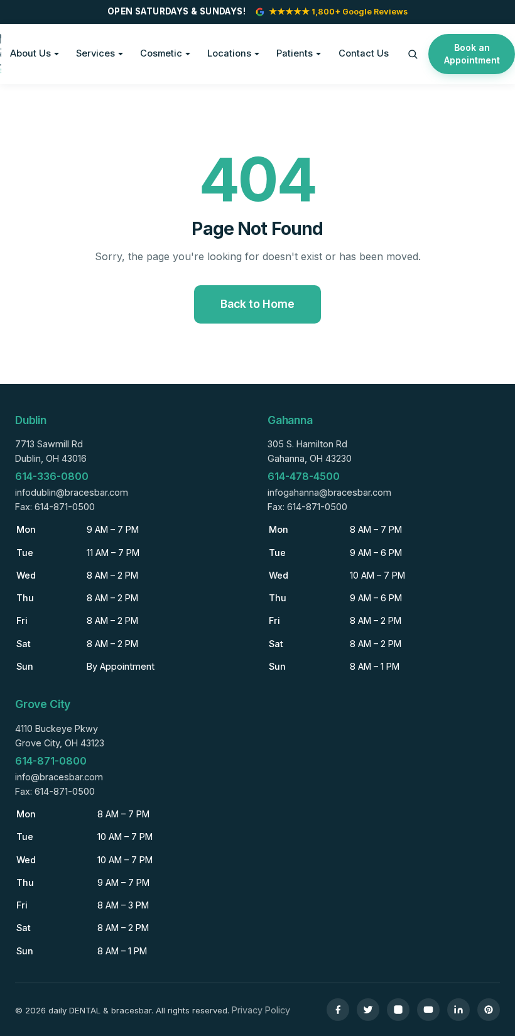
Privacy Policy (261, 1010)
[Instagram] (398, 1009)
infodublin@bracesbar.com (71, 492)
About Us (30, 53)
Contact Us (364, 53)
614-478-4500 (304, 476)
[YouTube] (428, 1009)
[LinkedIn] (458, 1009)
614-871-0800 (51, 761)
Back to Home (257, 303)
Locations (229, 53)
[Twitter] (368, 1009)
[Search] (412, 54)
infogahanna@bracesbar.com (329, 492)
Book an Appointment (472, 53)
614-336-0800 (52, 476)
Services (95, 53)
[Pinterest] (488, 1009)
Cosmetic (161, 53)
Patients (294, 53)
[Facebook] (338, 1009)
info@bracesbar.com (59, 777)
